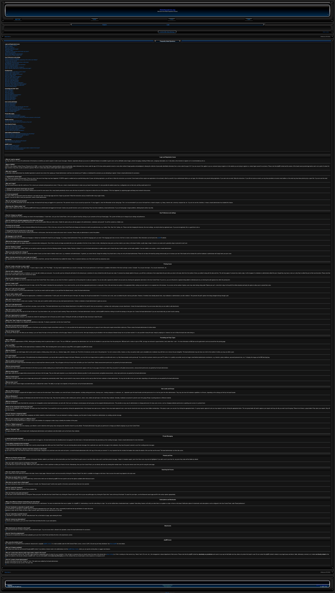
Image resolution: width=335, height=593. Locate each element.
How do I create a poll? (10, 75)
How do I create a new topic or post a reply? (15, 71)
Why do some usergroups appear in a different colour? (18, 109)
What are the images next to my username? (15, 64)
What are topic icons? (10, 99)
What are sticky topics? (10, 97)
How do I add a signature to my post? (14, 74)
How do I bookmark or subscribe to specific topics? (17, 135)
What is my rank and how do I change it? (14, 67)
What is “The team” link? (10, 111)
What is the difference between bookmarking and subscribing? (19, 133)
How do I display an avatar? (11, 66)
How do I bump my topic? (11, 86)
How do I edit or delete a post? (12, 73)
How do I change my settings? (12, 58)
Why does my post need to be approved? (14, 85)
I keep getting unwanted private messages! (15, 116)
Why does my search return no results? (14, 126)
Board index (7, 36)
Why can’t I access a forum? (11, 79)
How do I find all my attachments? (13, 142)
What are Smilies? (9, 92)
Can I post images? (9, 93)
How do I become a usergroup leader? (14, 108)
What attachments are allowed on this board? (15, 140)
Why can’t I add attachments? (12, 80)
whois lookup (110, 554)
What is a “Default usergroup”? (12, 110)
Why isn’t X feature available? (12, 146)
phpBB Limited (47, 543)
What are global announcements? (13, 94)
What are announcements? (11, 96)
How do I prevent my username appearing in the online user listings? (21, 59)
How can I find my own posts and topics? (14, 130)
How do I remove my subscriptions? (13, 137)
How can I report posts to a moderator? (14, 82)
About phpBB (113, 543)
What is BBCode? (9, 89)
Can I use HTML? (9, 91)
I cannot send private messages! (12, 115)
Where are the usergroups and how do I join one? (16, 106)
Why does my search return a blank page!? (15, 128)
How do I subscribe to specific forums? (14, 136)
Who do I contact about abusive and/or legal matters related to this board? (22, 148)
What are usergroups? (10, 105)
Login (168, 24)
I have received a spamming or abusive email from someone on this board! (22, 117)
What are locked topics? (10, 98)
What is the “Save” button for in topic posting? (15, 84)
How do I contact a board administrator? (14, 149)
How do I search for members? (12, 129)
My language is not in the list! (12, 63)
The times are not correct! (11, 61)
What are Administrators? (11, 103)
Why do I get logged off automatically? (14, 54)
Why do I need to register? (11, 45)
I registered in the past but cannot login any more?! (17, 51)
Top (5, 162)
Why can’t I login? (9, 50)
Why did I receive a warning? (12, 81)
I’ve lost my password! (10, 52)
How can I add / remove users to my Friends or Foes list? (18, 122)
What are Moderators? (10, 104)
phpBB (159, 237)
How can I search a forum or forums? (13, 125)
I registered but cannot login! (11, 49)
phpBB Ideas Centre (73, 549)
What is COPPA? (9, 46)
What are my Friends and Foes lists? (13, 120)
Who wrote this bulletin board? (12, 145)
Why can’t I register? (10, 47)
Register (104, 24)
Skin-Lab (167, 592)
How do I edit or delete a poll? (12, 77)
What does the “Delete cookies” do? (13, 55)
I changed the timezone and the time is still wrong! (17, 62)
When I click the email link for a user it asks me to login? (18, 68)
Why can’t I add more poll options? (13, 76)
